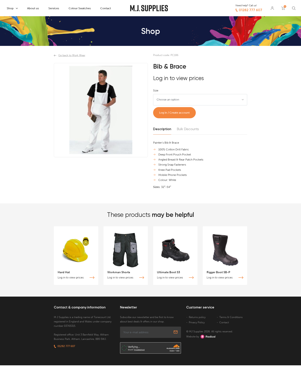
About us (33, 8)
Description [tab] (162, 129)
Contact (105, 8)
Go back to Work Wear (71, 55)
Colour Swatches (80, 8)
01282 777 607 (250, 10)
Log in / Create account (174, 112)
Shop (10, 8)
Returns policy (197, 317)
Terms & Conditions (231, 317)
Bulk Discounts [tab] (188, 129)
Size (155, 90)
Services (53, 8)
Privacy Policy (197, 322)
